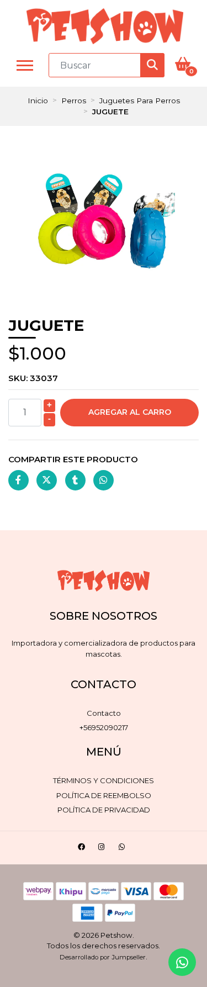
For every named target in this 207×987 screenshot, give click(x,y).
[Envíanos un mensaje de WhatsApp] (182, 962)
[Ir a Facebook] (83, 849)
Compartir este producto (73, 459)
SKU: (33, 378)
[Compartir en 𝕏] (46, 480)
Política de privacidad (103, 809)
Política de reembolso (103, 795)
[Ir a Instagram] (102, 849)
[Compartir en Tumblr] (75, 480)
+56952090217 (103, 727)
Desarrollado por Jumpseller (103, 957)
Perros (73, 100)
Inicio (38, 100)
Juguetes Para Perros (139, 100)
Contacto (104, 713)
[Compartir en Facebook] (18, 480)
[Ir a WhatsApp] (123, 849)
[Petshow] (105, 26)
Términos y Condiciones (103, 780)
